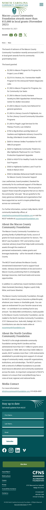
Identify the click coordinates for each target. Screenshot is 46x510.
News (9, 43)
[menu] (41, 4)
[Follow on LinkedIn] (17, 450)
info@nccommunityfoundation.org (16, 391)
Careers (4, 480)
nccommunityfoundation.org (27, 219)
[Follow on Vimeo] (24, 450)
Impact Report (6, 471)
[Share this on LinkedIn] (21, 35)
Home (3, 43)
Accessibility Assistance (9, 489)
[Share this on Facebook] (16, 35)
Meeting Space (6, 476)
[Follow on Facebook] (4, 450)
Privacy (4, 484)
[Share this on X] (26, 35)
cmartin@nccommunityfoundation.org (17, 215)
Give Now (23, 464)
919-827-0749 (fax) (38, 497)
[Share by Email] (11, 35)
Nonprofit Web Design (20, 504)
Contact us (5, 493)
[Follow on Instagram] (11, 450)
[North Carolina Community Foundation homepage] (15, 8)
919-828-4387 (40, 492)
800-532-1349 (40, 494)
